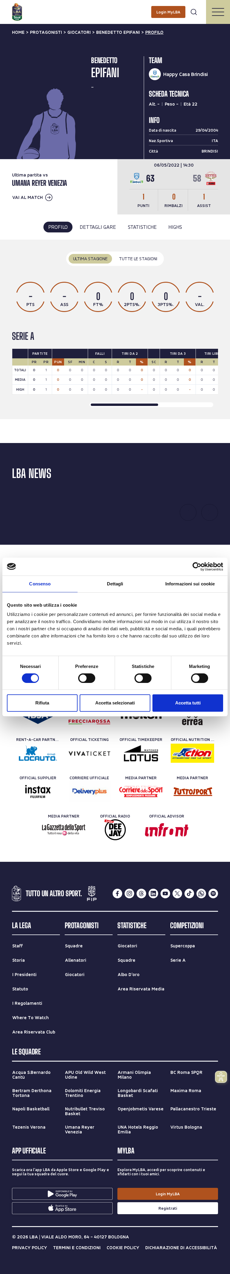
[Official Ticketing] (89, 753)
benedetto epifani (118, 32)
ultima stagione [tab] (90, 258)
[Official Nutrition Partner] (192, 753)
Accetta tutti (188, 702)
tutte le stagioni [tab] (138, 258)
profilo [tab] (58, 227)
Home (18, 32)
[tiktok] (189, 893)
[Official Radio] (115, 829)
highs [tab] (175, 227)
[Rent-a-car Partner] (38, 753)
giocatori (79, 32)
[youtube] (165, 893)
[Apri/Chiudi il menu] (218, 12)
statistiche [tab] (142, 227)
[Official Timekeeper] (141, 753)
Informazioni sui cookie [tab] (190, 583)
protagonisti (46, 32)
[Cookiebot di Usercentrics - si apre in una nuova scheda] (197, 566)
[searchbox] (115, 7)
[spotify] (213, 893)
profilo (154, 32)
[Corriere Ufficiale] (89, 791)
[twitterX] (177, 893)
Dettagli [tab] (115, 583)
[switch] (86, 678)
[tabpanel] (115, 329)
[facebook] (117, 893)
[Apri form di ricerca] (194, 12)
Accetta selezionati (115, 702)
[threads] (141, 893)
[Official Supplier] (38, 791)
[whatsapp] (201, 893)
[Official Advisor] (166, 829)
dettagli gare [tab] (98, 227)
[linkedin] (153, 893)
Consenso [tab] (40, 583)
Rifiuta (42, 702)
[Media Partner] (141, 791)
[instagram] (129, 893)
